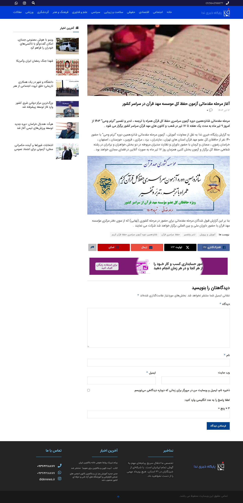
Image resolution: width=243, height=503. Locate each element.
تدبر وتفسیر (189, 234)
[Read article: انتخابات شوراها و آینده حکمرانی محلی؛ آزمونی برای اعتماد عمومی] (67, 151)
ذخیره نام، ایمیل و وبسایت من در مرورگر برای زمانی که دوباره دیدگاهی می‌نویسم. (182, 390)
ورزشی (29, 12)
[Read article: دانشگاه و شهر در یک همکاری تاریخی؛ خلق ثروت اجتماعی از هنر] (67, 88)
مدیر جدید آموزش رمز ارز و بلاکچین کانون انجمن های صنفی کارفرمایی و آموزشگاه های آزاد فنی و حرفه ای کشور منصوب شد (94, 477)
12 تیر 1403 (224, 110)
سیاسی (95, 12)
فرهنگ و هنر (60, 12)
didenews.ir (47, 479)
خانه (169, 12)
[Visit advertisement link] (158, 266)
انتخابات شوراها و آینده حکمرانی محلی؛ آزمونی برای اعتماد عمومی (33, 147)
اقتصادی (144, 12)
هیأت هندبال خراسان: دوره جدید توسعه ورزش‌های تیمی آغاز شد (34, 126)
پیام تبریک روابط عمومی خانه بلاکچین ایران (98, 462)
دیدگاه (224, 304)
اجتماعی (158, 12)
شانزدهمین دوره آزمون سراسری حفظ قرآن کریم (134, 234)
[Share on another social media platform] (92, 247)
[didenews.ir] (60, 479)
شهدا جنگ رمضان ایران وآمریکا (34, 61)
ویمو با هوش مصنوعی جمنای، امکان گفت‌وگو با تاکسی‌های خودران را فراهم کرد (35, 43)
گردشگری (43, 12)
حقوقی (131, 12)
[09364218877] (60, 466)
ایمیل (151, 373)
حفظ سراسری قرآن (171, 234)
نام (227, 355)
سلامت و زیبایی (113, 12)
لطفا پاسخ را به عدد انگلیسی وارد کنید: (207, 400)
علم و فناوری (79, 12)
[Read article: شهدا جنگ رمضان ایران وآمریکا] (67, 67)
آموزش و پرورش (207, 234)
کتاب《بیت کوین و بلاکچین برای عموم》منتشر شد (94, 468)
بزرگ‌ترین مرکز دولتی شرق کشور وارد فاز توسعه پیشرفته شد (34, 105)
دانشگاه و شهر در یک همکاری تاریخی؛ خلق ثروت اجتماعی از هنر (33, 84)
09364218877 (46, 466)
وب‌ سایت (224, 372)
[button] (33, 3)
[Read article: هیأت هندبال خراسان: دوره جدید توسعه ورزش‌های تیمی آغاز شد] (67, 130)
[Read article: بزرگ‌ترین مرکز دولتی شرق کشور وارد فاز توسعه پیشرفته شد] (67, 109)
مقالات (17, 12)
